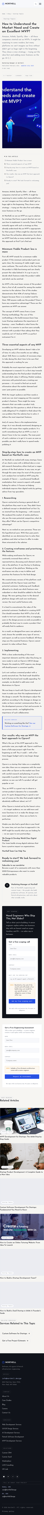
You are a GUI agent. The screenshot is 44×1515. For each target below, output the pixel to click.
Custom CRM (7, 1453)
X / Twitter (8, 75)
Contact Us (6, 1413)
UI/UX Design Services (10, 1429)
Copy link (28, 75)
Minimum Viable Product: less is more (19, 160)
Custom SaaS (7, 1457)
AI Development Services (11, 1433)
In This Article (12, 156)
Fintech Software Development (13, 1437)
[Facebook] (13, 1476)
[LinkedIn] (4, 1476)
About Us (5, 1396)
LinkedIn (19, 75)
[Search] (36, 4)
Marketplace (6, 1461)
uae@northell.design (9, 1490)
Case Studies (6, 1400)
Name (10, 944)
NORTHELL (10, 4)
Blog (9, 14)
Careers (5, 1409)
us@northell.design (8, 1496)
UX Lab (5, 1469)
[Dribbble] (17, 1476)
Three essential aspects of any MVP (18, 164)
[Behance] (8, 1476)
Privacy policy (8, 1511)
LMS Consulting (7, 1465)
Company (11, 965)
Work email (13, 955)
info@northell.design (11, 1378)
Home (3, 14)
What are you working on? (18, 975)
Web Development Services (11, 1425)
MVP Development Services (12, 1441)
